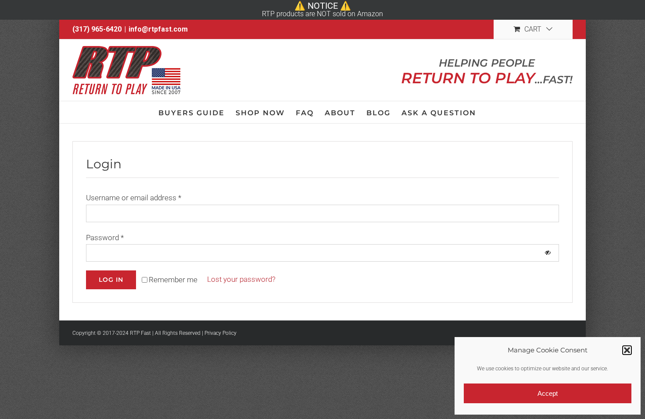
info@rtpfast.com (158, 29)
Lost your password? (241, 279)
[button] (627, 350)
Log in (111, 280)
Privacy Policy (220, 333)
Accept (548, 393)
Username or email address (133, 197)
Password (105, 237)
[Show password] (547, 253)
